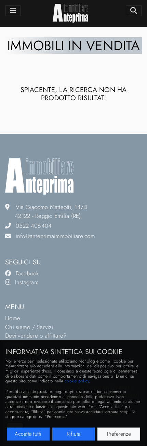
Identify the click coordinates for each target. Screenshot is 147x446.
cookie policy (77, 381)
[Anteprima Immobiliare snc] (39, 176)
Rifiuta (73, 434)
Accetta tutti (28, 434)
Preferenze (119, 434)
